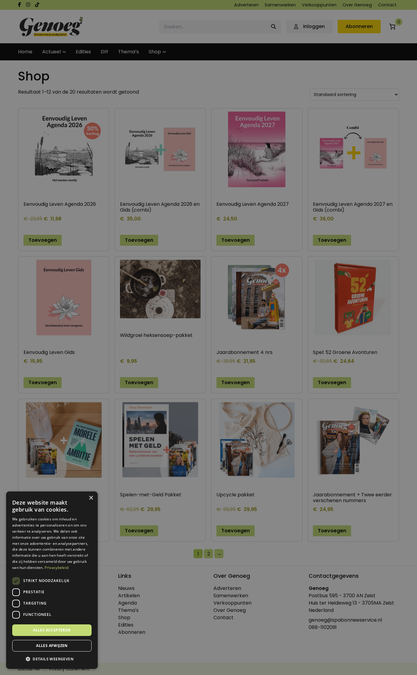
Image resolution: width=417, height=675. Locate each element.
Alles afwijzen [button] (52, 645)
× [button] (91, 498)
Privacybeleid (56, 567)
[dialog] (208, 337)
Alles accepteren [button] (52, 630)
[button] (52, 659)
